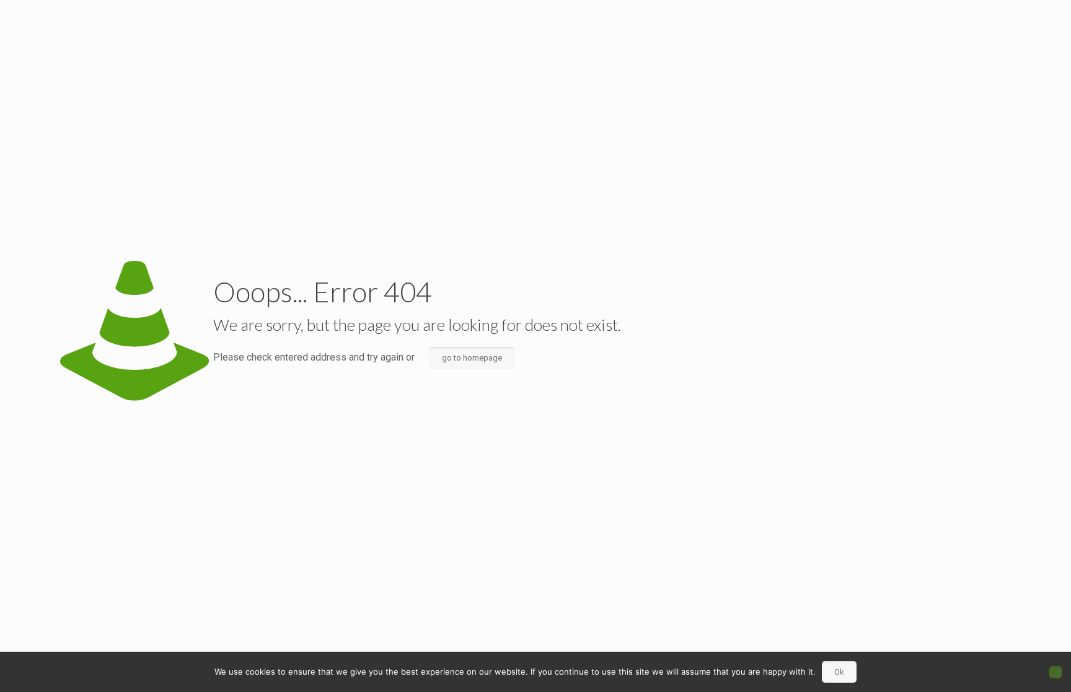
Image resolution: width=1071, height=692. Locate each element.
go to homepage (472, 357)
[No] (1055, 672)
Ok (839, 672)
